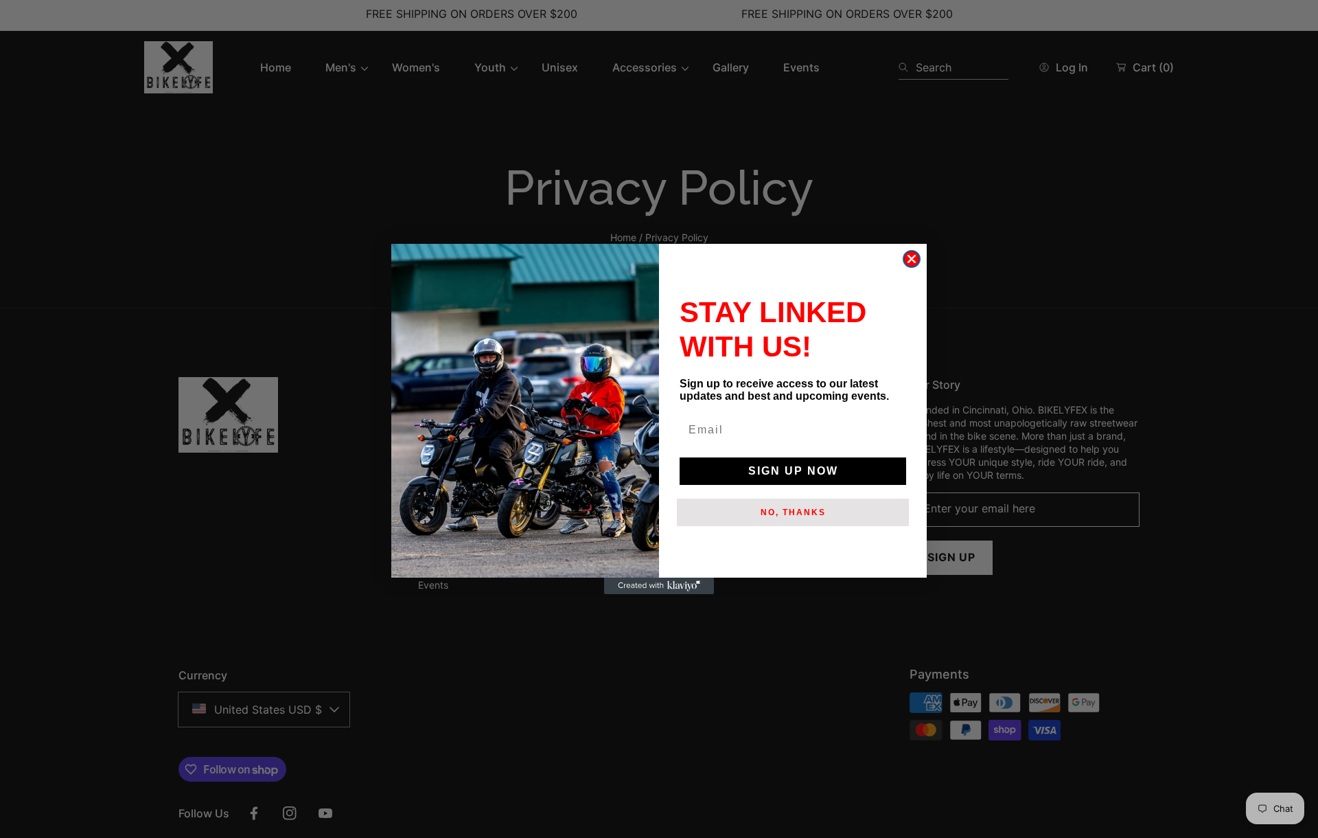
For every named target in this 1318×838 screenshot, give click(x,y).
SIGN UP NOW (793, 471)
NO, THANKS (793, 512)
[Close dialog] (911, 259)
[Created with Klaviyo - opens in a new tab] (659, 586)
